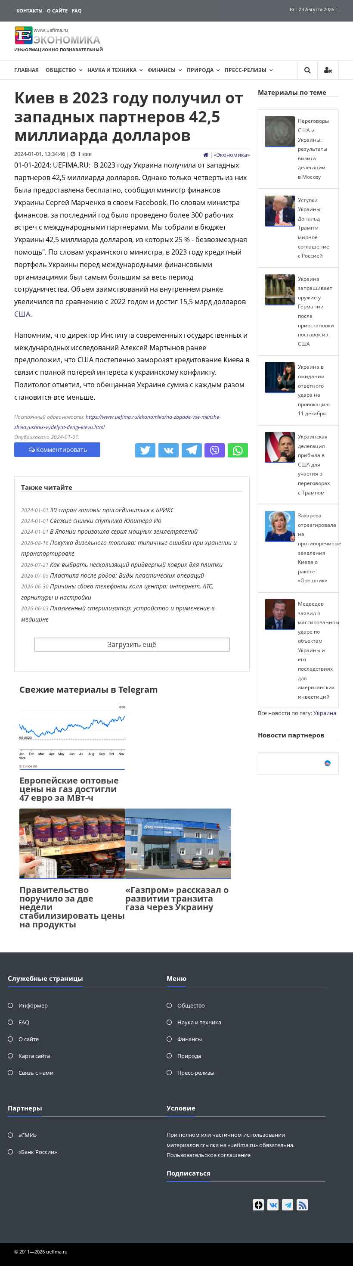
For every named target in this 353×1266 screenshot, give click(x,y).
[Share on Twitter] (145, 450)
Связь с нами (36, 1072)
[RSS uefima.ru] (302, 1204)
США (22, 314)
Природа (200, 70)
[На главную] (205, 155)
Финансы (162, 70)
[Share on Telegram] (192, 450)
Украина (324, 713)
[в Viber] (214, 450)
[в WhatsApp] (238, 450)
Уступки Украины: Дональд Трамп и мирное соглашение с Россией (313, 228)
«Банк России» (38, 1152)
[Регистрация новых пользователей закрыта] (328, 70)
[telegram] (287, 1204)
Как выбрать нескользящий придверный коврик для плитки (136, 564)
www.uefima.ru (51, 30)
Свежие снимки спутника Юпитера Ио (105, 520)
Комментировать (61, 449)
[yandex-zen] (258, 1204)
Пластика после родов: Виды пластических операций (127, 575)
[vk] (273, 1204)
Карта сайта (34, 1056)
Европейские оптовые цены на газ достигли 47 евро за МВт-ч (69, 789)
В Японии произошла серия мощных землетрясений (124, 531)
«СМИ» (28, 1135)
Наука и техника (111, 70)
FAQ (77, 10)
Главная (26, 70)
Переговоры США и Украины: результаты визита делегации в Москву (313, 148)
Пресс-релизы (245, 70)
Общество (61, 70)
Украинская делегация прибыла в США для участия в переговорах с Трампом (314, 464)
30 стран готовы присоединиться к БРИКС (112, 510)
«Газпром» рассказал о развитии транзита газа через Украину (177, 898)
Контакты (29, 10)
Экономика (232, 155)
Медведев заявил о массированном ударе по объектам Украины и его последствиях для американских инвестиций (318, 650)
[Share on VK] (168, 450)
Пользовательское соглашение (209, 1155)
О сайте (57, 10)
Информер (33, 1005)
